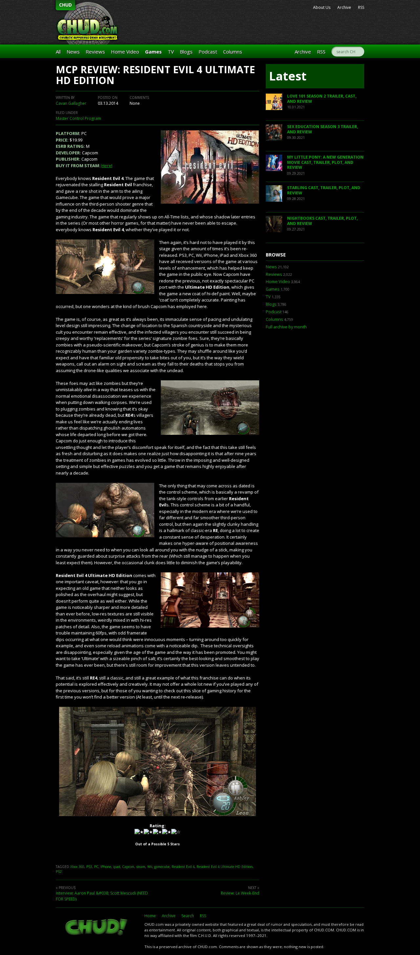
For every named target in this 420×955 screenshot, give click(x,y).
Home (150, 916)
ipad (116, 866)
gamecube (162, 866)
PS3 (89, 866)
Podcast (208, 51)
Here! (106, 165)
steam (140, 866)
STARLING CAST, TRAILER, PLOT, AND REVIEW (323, 190)
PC (96, 866)
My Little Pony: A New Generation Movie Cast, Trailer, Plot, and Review (325, 162)
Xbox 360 (77, 866)
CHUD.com (97, 928)
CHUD (65, 5)
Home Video (125, 51)
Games (153, 51)
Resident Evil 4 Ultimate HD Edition (225, 866)
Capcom (128, 866)
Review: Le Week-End (240, 893)
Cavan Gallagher (71, 103)
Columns (232, 51)
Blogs (186, 51)
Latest (287, 76)
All (58, 51)
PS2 (59, 871)
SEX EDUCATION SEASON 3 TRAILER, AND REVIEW (322, 129)
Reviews (95, 51)
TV (171, 51)
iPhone (105, 866)
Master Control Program (78, 118)
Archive (344, 7)
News (73, 51)
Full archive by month (286, 327)
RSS (361, 7)
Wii (149, 866)
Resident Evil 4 (183, 866)
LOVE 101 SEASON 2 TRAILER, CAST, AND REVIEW (321, 98)
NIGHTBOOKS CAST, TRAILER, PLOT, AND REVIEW (322, 220)
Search (187, 916)
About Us (321, 7)
